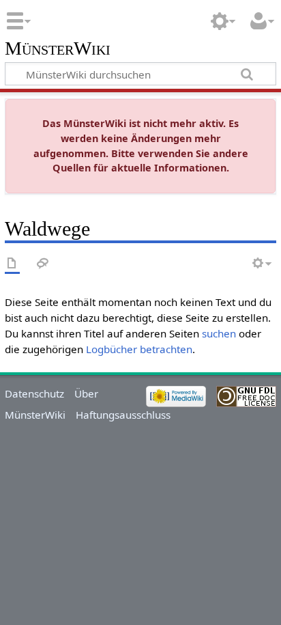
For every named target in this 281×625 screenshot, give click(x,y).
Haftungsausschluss (123, 414)
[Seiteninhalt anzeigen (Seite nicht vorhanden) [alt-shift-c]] (12, 264)
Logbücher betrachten (139, 349)
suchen (219, 333)
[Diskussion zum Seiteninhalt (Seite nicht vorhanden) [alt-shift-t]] (42, 264)
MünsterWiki (57, 49)
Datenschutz (34, 393)
